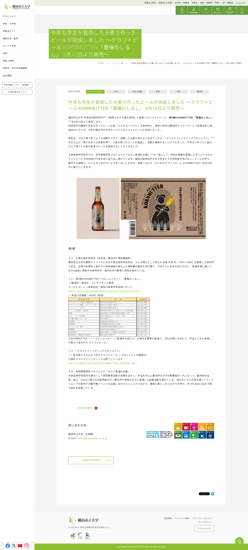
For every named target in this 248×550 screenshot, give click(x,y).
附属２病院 (8, 61)
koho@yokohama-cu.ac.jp (92, 438)
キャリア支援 (9, 46)
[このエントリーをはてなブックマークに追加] (212, 494)
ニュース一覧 (117, 63)
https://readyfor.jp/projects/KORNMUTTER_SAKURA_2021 (102, 363)
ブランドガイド (204, 528)
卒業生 (195, 3)
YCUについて (9, 16)
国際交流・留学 (10, 38)
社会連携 (7, 75)
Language (240, 3)
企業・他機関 (206, 3)
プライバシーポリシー (202, 518)
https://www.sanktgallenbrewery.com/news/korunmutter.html (104, 291)
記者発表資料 (85, 408)
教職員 (230, 3)
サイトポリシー (205, 522)
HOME (101, 63)
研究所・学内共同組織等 (15, 68)
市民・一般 (220, 3)
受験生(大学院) (166, 3)
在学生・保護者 (182, 3)
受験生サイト (9, 31)
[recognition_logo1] (73, 533)
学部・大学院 (9, 24)
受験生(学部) (150, 3)
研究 (5, 53)
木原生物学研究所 (91, 460)
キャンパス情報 (182, 518)
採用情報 (168, 518)
